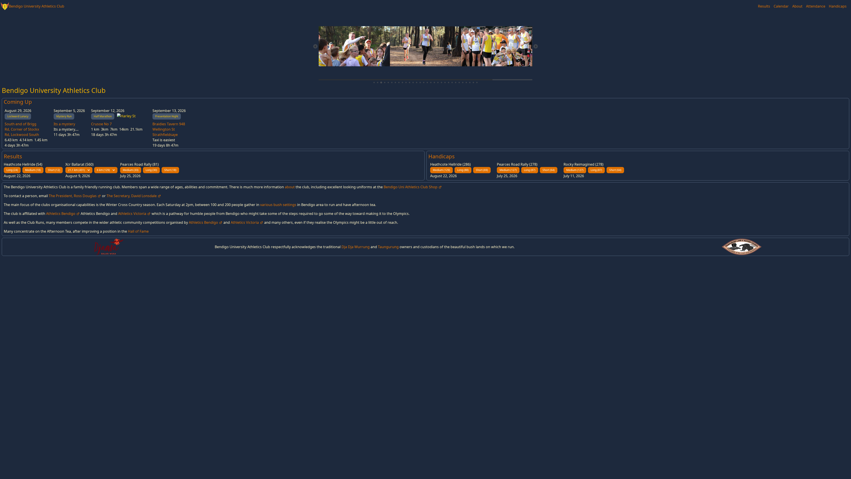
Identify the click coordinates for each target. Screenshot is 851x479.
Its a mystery (64, 124)
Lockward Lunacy (17, 116)
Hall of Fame (138, 231)
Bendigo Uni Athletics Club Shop (411, 187)
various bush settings (278, 204)
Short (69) (482, 170)
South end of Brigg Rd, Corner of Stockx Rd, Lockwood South (22, 129)
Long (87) (529, 170)
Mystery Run (64, 116)
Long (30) (151, 170)
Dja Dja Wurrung (356, 246)
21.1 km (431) (76, 170)
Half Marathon (103, 116)
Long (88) (463, 170)
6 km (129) (103, 170)
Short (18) (170, 170)
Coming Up (18, 101)
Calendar (781, 6)
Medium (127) (508, 170)
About (797, 6)
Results (764, 6)
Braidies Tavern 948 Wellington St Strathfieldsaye (168, 129)
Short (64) (549, 170)
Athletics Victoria (132, 213)
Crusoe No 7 (101, 124)
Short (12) (54, 170)
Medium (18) (33, 170)
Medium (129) (441, 170)
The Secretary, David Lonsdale (132, 195)
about (290, 187)
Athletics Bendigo (61, 213)
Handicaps (838, 6)
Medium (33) (131, 170)
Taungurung (388, 246)
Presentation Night (166, 116)
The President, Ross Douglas (73, 195)
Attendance (815, 6)
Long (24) (12, 170)
